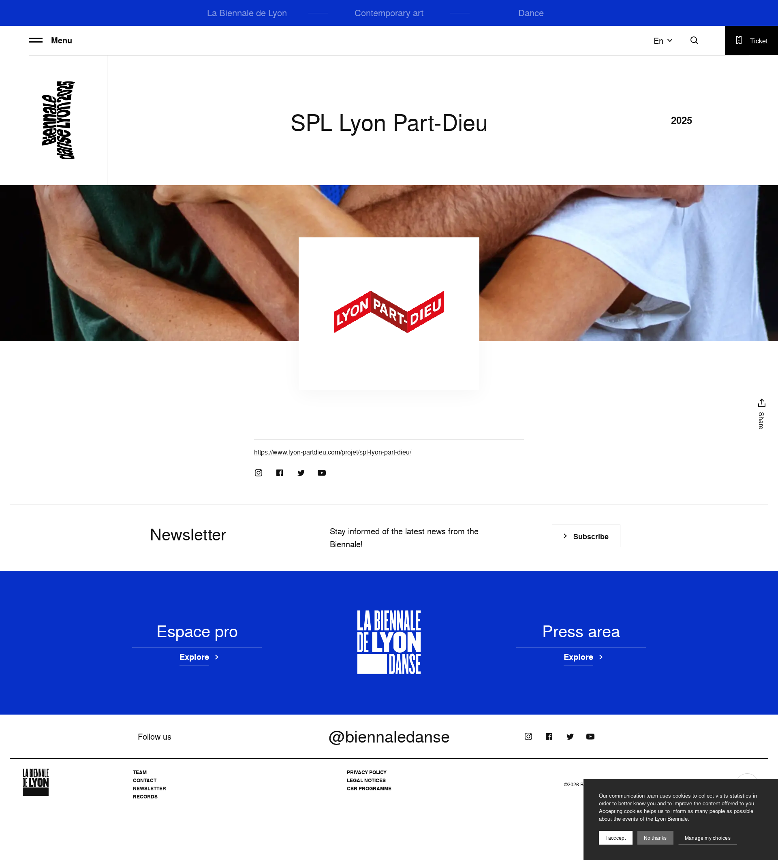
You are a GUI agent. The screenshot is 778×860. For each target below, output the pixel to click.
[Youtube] (321, 473)
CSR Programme (369, 788)
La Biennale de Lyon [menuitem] (247, 12)
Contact (144, 780)
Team (140, 772)
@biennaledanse (389, 736)
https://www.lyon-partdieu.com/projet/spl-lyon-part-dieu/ (332, 452)
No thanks (655, 837)
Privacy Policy (367, 772)
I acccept (615, 837)
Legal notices (366, 780)
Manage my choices (708, 837)
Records (145, 796)
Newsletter (149, 788)
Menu (61, 40)
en (658, 40)
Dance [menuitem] (531, 12)
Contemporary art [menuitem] (389, 12)
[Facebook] (279, 473)
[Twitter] (300, 473)
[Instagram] (258, 473)
